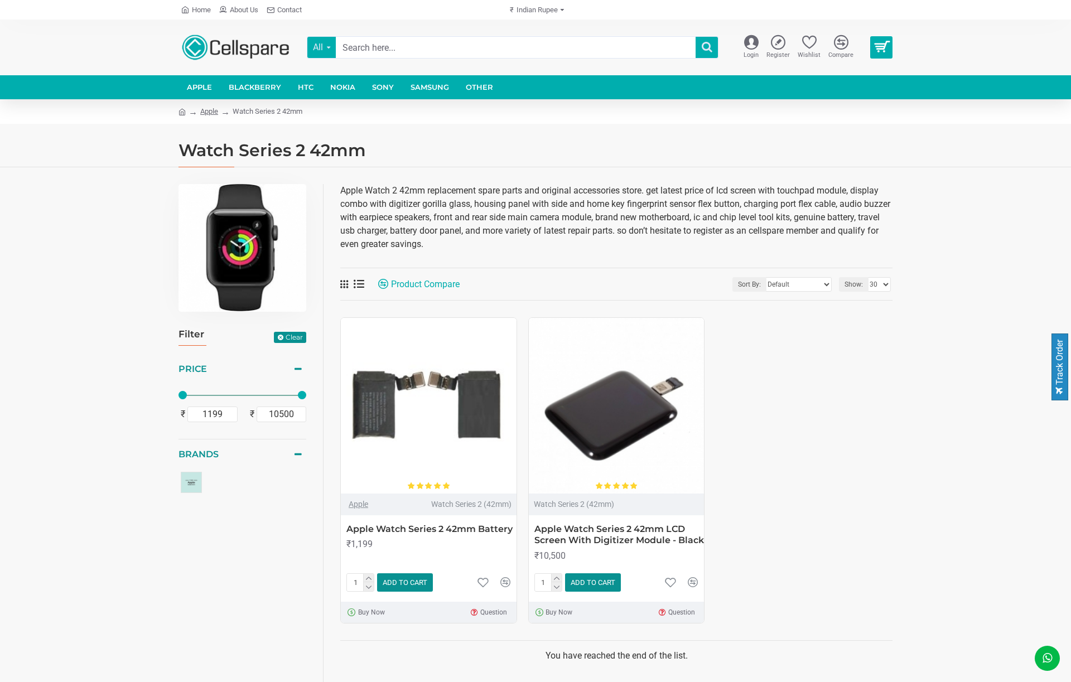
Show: (854, 284)
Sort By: (749, 284)
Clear (294, 337)
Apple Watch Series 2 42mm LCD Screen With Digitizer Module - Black (619, 535)
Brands (198, 454)
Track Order (1059, 363)
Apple (209, 111)
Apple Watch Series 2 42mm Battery (429, 529)
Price (192, 369)
